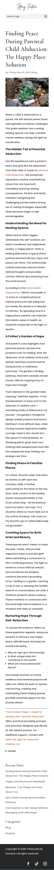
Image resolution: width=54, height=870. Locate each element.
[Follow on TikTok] (36, 863)
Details (12, 751)
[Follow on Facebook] (28, 863)
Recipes (10, 833)
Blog (34, 72)
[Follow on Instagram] (45, 863)
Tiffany (12, 72)
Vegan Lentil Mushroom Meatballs (25, 781)
